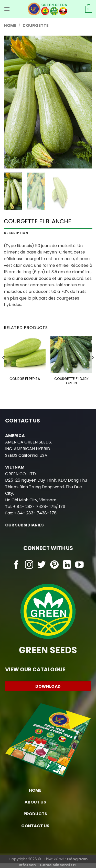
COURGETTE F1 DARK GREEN (71, 381)
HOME (35, 790)
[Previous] (12, 102)
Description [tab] (16, 233)
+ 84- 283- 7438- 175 (34, 507)
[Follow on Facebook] (16, 565)
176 (62, 507)
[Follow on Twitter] (41, 565)
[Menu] (7, 9)
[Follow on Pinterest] (54, 565)
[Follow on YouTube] (79, 565)
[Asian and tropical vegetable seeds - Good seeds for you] (47, 9)
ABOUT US (35, 802)
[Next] (84, 102)
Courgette (36, 25)
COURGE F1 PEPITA (24, 379)
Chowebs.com (48, 575)
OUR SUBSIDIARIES (24, 525)
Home (10, 25)
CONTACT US (35, 826)
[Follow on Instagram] (29, 565)
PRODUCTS (35, 814)
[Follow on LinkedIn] (67, 565)
